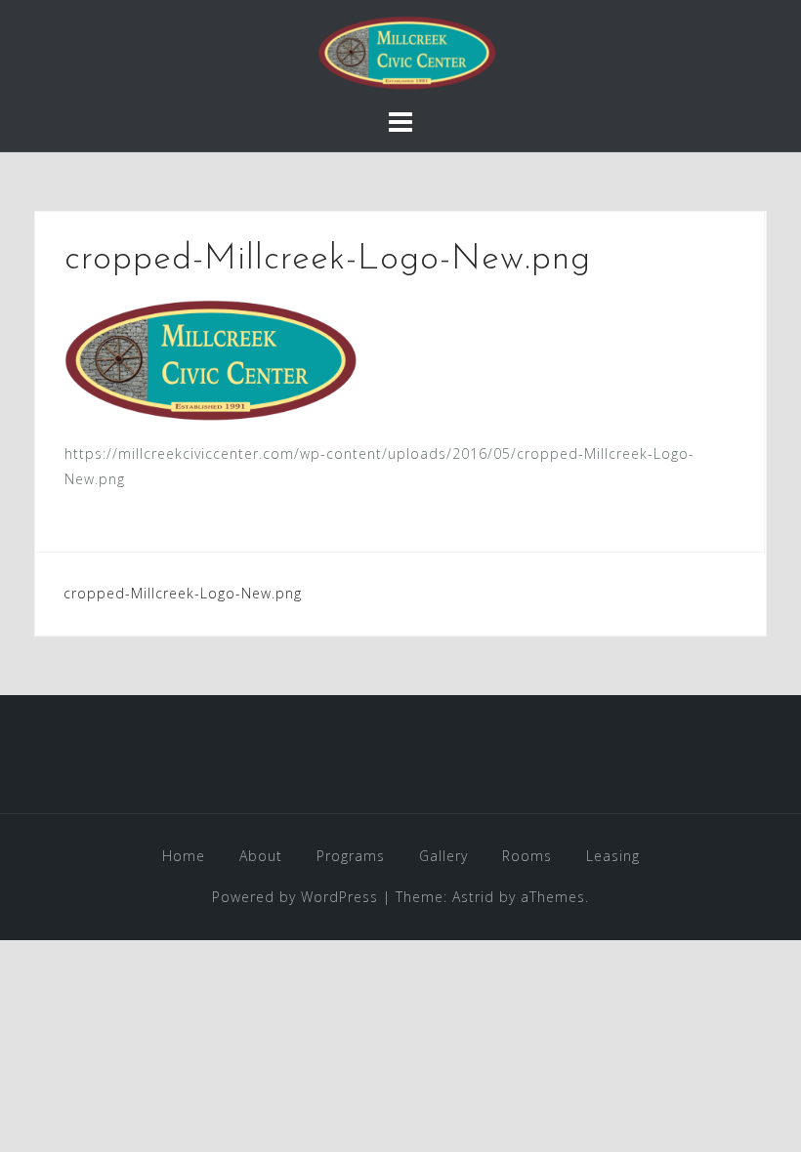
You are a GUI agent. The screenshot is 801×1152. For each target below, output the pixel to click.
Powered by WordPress (295, 896)
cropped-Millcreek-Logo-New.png (182, 593)
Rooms (527, 855)
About (260, 855)
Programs (350, 855)
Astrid (473, 896)
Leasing (613, 855)
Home (183, 855)
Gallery (443, 855)
